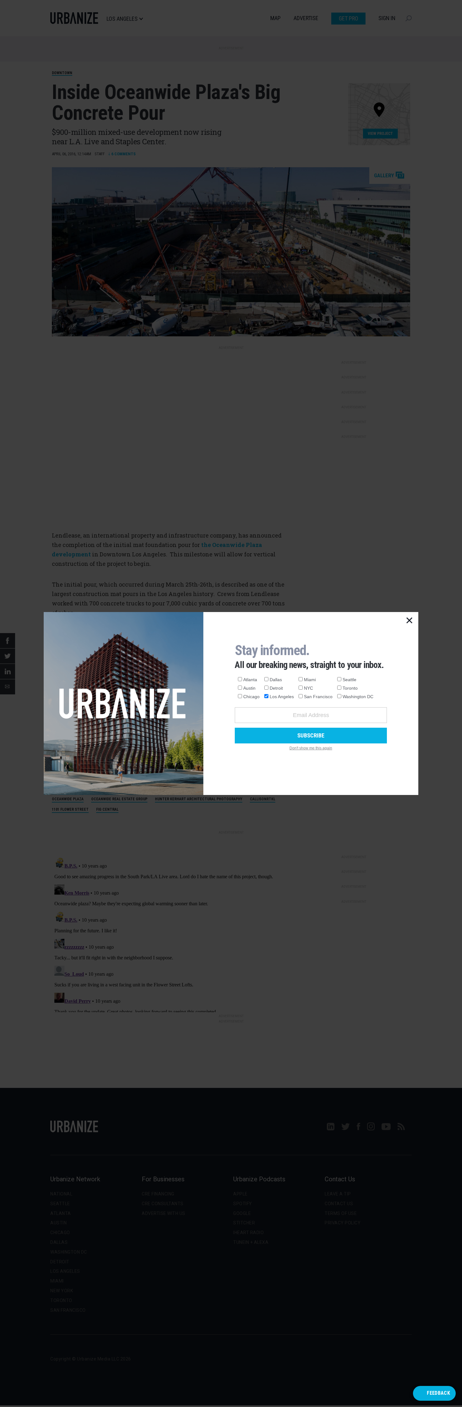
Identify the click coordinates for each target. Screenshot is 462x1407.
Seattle (349, 679)
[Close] (409, 621)
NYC (308, 688)
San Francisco (318, 696)
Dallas (276, 679)
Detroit (276, 688)
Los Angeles (282, 696)
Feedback (438, 1393)
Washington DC (358, 696)
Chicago (251, 696)
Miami (310, 679)
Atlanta (250, 679)
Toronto (350, 688)
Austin (249, 688)
